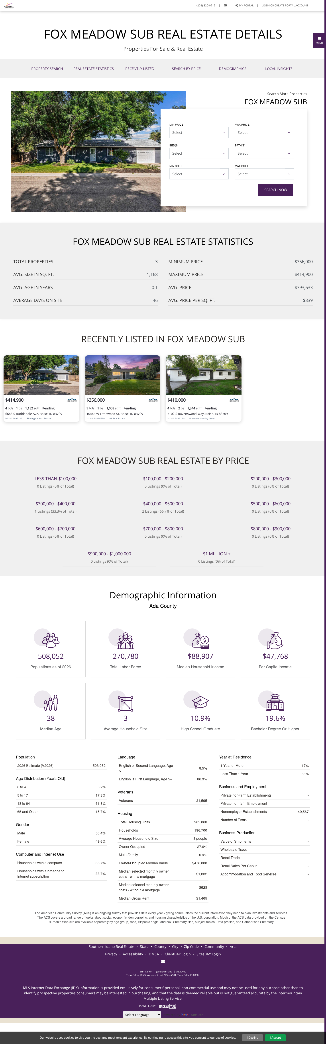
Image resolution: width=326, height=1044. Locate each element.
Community (214, 946)
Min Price (176, 124)
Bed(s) (174, 145)
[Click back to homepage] (7, 5)
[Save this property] (74, 361)
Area (234, 946)
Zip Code (191, 946)
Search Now (275, 189)
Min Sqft (175, 166)
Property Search (47, 68)
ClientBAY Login (178, 954)
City (175, 946)
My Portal (245, 5)
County (160, 946)
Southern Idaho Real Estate (111, 946)
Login (266, 5)
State (144, 946)
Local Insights (279, 68)
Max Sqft (241, 166)
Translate (196, 1015)
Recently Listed (139, 68)
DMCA (154, 954)
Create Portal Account (291, 5)
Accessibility (133, 954)
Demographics (232, 68)
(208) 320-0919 (205, 5)
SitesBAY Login (208, 954)
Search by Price (186, 68)
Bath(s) (240, 145)
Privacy (111, 954)
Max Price (242, 124)
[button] (319, 40)
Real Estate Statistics (93, 68)
